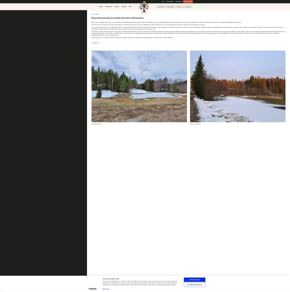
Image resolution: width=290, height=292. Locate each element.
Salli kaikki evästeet (194, 279)
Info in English (169, 1)
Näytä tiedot (106, 289)
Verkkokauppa (161, 6)
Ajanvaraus (179, 6)
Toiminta (124, 7)
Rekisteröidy (179, 1)
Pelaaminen (108, 7)
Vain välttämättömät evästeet (194, 284)
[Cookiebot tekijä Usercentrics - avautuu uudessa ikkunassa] (92, 289)
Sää (163, 1)
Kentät (101, 7)
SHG (130, 7)
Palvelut (116, 7)
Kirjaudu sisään (188, 1)
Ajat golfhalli (188, 6)
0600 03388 (170, 6)
